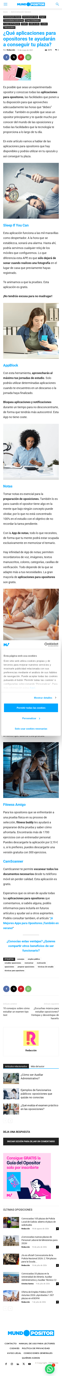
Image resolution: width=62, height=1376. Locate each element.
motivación (41, 963)
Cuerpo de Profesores (11, 24)
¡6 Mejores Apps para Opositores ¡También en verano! (31, 923)
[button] (5, 4)
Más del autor (37, 1066)
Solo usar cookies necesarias (31, 728)
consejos (20, 959)
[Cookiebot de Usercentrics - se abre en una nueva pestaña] (44, 644)
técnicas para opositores (14, 971)
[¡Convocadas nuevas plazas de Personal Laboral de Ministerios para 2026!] (11, 1240)
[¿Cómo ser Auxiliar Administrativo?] (11, 1078)
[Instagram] (12, 1364)
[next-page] (10, 1121)
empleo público (34, 959)
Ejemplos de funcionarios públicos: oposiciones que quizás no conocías (36, 1093)
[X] (13, 57)
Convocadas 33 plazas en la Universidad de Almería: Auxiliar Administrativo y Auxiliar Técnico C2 (38, 1276)
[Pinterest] (21, 57)
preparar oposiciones (26, 967)
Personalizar (29, 718)
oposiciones (9, 967)
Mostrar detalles (43, 697)
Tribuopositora (9, 27)
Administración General (21, 12)
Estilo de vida (34, 24)
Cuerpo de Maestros (33, 20)
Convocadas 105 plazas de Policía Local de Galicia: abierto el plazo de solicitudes (38, 1221)
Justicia (44, 24)
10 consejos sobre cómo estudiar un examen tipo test (16, 1011)
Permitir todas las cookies (31, 707)
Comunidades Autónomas (13, 20)
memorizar (29, 963)
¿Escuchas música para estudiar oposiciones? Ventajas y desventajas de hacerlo (45, 1013)
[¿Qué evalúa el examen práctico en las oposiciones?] (11, 1109)
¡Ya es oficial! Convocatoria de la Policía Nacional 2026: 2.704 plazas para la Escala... (38, 1258)
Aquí (32, 687)
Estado (24, 24)
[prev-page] (5, 1121)
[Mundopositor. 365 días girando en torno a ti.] (31, 1333)
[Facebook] (6, 57)
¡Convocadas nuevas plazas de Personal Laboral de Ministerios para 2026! (39, 1240)
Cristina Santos (27, 1284)
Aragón (42, 17)
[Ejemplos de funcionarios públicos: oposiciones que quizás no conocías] (11, 1093)
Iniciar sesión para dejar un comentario (31, 1141)
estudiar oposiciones (13, 963)
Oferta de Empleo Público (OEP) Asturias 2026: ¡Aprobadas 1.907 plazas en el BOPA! (37, 1295)
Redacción (11, 50)
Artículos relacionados (16, 1066)
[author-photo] (31, 1046)
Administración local (30, 17)
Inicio (5, 12)
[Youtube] (29, 1364)
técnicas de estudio (45, 967)
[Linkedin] (18, 1364)
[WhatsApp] (28, 57)
